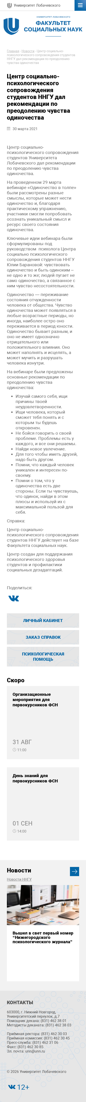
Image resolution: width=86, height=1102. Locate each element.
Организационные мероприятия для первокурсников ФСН (35, 699)
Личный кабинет (43, 620)
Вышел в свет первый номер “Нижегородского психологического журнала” (43, 937)
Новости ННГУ (19, 879)
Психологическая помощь (43, 656)
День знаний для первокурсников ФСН (35, 778)
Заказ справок (43, 637)
